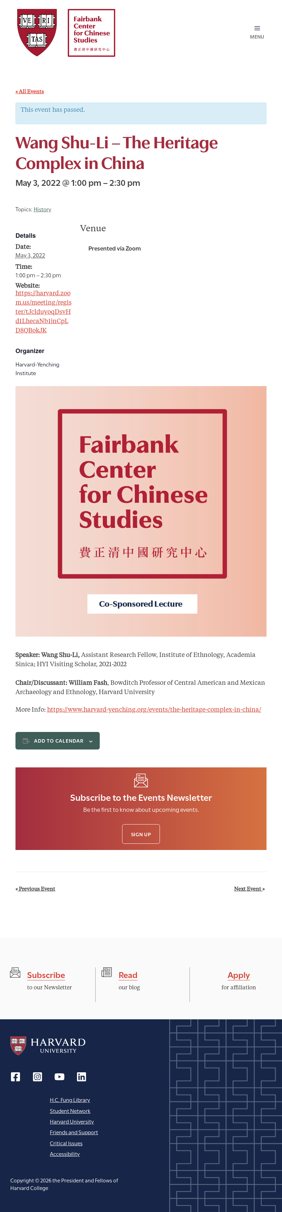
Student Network (70, 1110)
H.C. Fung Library (70, 1099)
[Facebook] (15, 1077)
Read (128, 974)
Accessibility (65, 1153)
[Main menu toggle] (257, 32)
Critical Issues (66, 1142)
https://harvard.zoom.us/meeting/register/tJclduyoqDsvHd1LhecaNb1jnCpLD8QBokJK (43, 312)
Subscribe (46, 974)
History (42, 209)
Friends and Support (74, 1131)
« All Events (29, 92)
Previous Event (35, 889)
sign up (141, 834)
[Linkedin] (81, 1077)
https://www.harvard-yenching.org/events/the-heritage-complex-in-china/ (154, 710)
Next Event (249, 889)
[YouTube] (59, 1077)
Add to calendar (59, 740)
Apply (239, 974)
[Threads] (37, 1077)
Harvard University (47, 1045)
